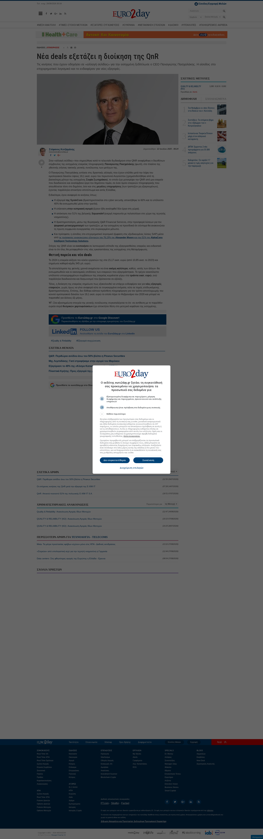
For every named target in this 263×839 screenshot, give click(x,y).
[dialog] (131, 419)
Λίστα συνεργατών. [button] (131, 436)
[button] (131, 414)
